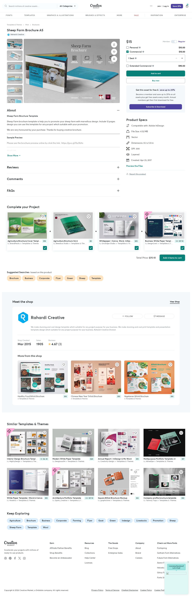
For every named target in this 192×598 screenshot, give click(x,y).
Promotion (158, 520)
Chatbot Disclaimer (129, 590)
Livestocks (141, 520)
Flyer (89, 520)
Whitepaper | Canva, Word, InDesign (116, 241)
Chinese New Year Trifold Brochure (86, 396)
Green (113, 520)
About (138, 548)
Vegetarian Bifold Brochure (136, 396)
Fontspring (162, 548)
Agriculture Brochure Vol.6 (65, 241)
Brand (138, 553)
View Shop (175, 301)
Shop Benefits (56, 553)
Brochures (35, 25)
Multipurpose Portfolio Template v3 (159, 459)
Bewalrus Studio (62, 243)
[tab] (15, 44)
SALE (136, 15)
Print (27, 25)
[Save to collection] (114, 59)
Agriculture (15, 520)
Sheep (173, 520)
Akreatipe (150, 461)
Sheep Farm (15, 527)
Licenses (88, 562)
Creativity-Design (107, 461)
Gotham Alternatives (168, 553)
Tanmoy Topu (151, 500)
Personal (134, 47)
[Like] (114, 52)
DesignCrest (152, 243)
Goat (100, 520)
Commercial (136, 51)
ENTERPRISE (180, 15)
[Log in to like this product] (43, 216)
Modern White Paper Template (66, 459)
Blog (87, 548)
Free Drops (113, 548)
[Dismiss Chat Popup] (188, 562)
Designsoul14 (60, 461)
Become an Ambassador (61, 558)
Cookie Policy (146, 590)
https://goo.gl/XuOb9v (72, 143)
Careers (138, 558)
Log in (166, 6)
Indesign (126, 520)
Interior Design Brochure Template (22, 459)
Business (46, 520)
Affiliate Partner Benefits (61, 548)
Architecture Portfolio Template (67, 498)
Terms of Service (112, 590)
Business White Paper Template (159, 241)
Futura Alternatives (168, 558)
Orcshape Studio (108, 243)
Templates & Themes (14, 25)
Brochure (31, 520)
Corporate (61, 520)
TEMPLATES (29, 15)
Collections (90, 553)
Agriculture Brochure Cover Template (25, 241)
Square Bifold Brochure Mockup (112, 498)
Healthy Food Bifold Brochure (31, 396)
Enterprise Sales (115, 553)
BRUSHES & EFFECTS (95, 15)
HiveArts (12, 500)
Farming (77, 520)
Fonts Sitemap (163, 577)
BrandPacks (15, 243)
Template (32, 527)
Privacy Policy (97, 590)
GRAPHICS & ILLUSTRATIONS (60, 15)
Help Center (90, 558)
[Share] (114, 44)
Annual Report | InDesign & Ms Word (115, 459)
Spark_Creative (61, 500)
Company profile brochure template (160, 498)
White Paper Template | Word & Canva (24, 498)
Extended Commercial (141, 66)
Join (159, 6)
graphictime (105, 500)
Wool (45, 527)
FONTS (9, 15)
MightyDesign (14, 461)
